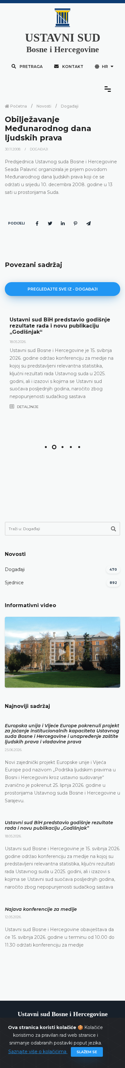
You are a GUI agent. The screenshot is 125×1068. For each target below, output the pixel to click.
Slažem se (87, 1052)
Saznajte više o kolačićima (38, 1051)
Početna (18, 106)
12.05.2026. (13, 917)
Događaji (70, 106)
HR (105, 66)
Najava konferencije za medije (41, 909)
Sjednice (14, 583)
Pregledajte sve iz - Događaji (63, 289)
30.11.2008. (13, 149)
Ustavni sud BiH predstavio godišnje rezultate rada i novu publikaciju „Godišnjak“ (60, 326)
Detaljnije (27, 407)
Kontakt (72, 66)
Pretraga (31, 66)
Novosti (44, 106)
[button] (46, 447)
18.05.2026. (18, 341)
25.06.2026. (13, 750)
